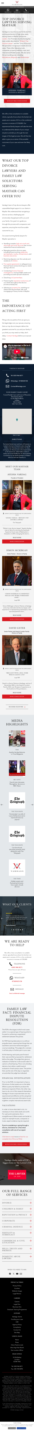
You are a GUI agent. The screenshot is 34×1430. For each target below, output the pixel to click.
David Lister (17, 628)
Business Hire (17, 1307)
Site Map (17, 1332)
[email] (21, 1274)
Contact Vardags (12, 336)
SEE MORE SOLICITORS (16, 707)
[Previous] (1, 804)
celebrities (23, 252)
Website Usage (17, 1291)
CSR (17, 1322)
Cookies (17, 1288)
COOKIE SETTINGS (12, 1428)
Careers (17, 1301)
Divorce (7, 1203)
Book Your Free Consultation (16, 1144)
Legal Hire (17, 1304)
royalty (15, 254)
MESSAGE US (17, 12)
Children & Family (12, 1209)
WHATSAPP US (8, 12)
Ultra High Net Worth (17, 1347)
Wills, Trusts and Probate (12, 1250)
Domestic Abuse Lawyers (11, 1258)
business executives (10, 256)
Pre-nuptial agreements (11, 264)
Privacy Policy (17, 1286)
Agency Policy (17, 1324)
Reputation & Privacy (14, 1215)
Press (17, 1342)
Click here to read (8, 1137)
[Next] (32, 804)
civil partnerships (16, 278)
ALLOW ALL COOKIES (21, 1428)
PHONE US (26, 12)
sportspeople (8, 254)
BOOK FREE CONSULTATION (17, 7)
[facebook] (10, 1274)
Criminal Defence (12, 1227)
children (14, 261)
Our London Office (17, 1350)
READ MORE (17, 537)
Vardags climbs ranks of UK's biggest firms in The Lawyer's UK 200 (17, 1163)
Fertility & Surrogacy (8, 1234)
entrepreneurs (23, 254)
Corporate (8, 1221)
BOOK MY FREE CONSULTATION (17, 101)
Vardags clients (17, 1317)
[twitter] (14, 1274)
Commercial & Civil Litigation (13, 1242)
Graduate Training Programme (17, 1309)
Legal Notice (17, 1293)
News (17, 1340)
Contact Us (17, 1330)
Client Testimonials (17, 1345)
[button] (12, 930)
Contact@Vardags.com (18, 386)
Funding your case (17, 1319)
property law (16, 288)
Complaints (17, 1327)
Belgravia (14, 57)
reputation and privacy (21, 281)
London (4, 39)
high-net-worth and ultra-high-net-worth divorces (16, 244)
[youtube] (17, 1274)
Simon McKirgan (17, 550)
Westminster (25, 57)
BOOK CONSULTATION (17, 541)
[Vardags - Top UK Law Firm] (17, 4)
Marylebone (6, 57)
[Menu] (2, 3)
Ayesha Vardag (17, 475)
